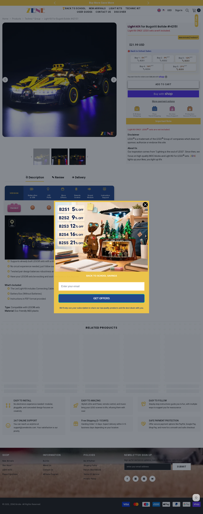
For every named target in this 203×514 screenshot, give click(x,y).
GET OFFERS (101, 298)
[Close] (145, 204)
